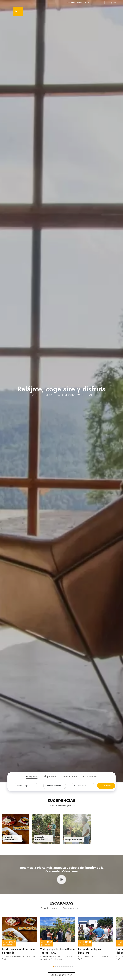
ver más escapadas (61, 975)
